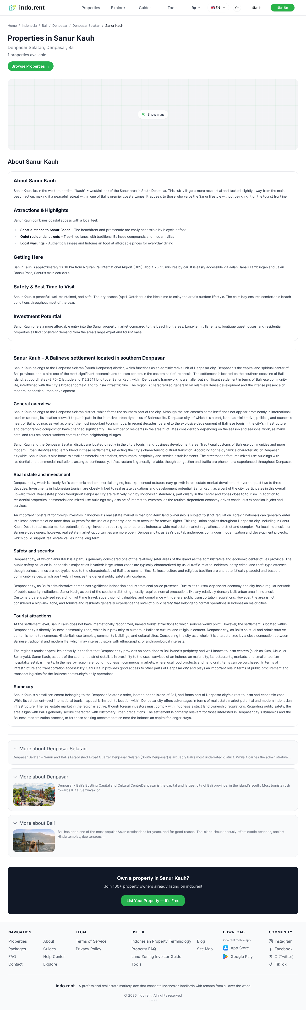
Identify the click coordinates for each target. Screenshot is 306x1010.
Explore (118, 7)
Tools (172, 7)
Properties (91, 7)
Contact (15, 964)
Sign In (256, 7)
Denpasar (59, 25)
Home (12, 25)
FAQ (12, 956)
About (48, 941)
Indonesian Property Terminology (161, 941)
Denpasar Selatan (86, 25)
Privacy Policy (88, 948)
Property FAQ (143, 948)
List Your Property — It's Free (153, 900)
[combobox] (218, 7)
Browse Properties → (30, 66)
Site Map (205, 948)
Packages (17, 948)
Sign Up (282, 7)
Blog (201, 941)
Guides (145, 7)
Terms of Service (91, 941)
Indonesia (29, 25)
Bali (44, 25)
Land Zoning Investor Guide (156, 956)
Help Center (54, 956)
